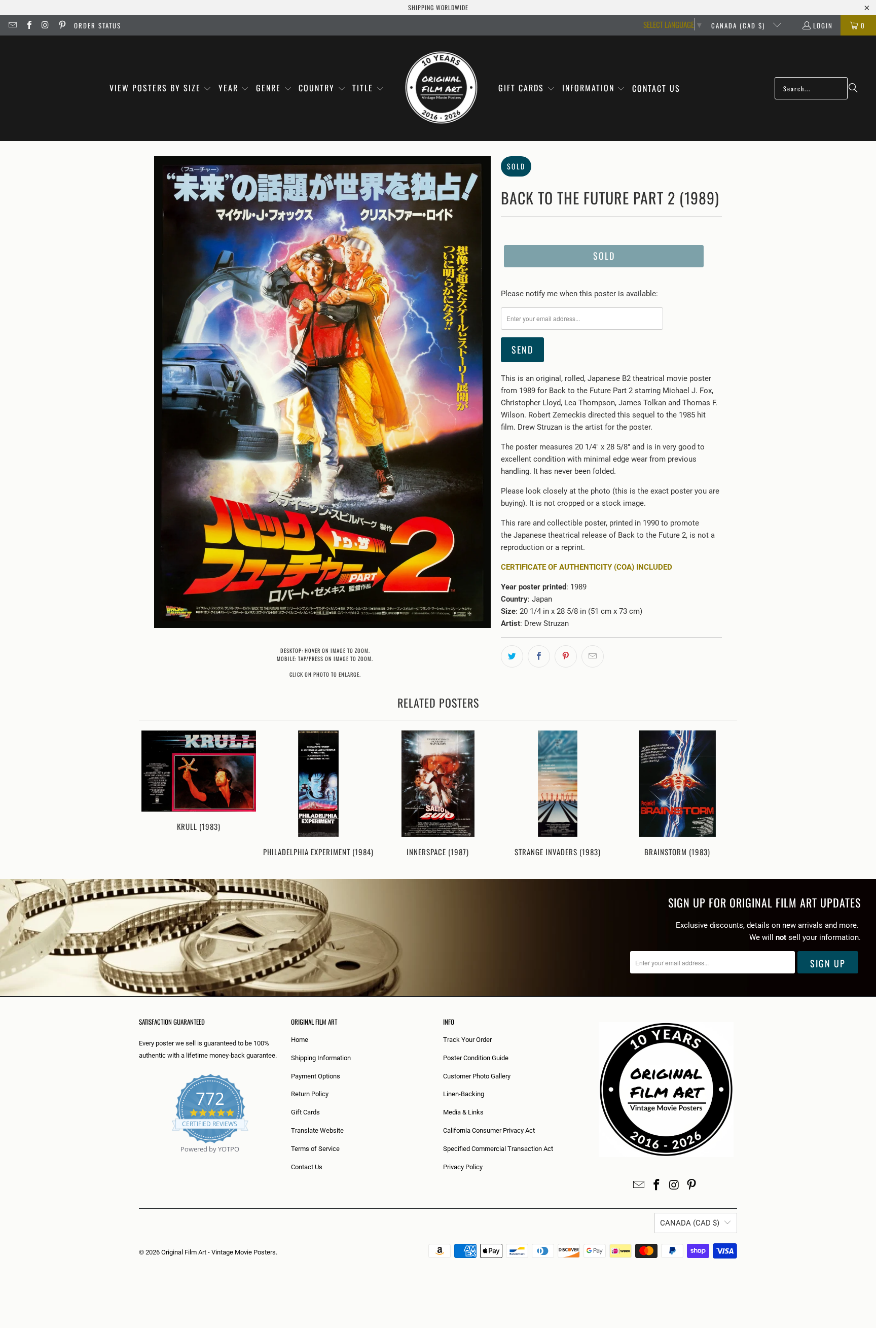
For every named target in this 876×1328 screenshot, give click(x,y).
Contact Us (306, 1167)
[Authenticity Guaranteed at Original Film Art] (139, 1161)
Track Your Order (467, 1039)
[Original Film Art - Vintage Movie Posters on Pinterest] (61, 25)
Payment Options (315, 1076)
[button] (161, 88)
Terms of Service (315, 1148)
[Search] (853, 88)
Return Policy (309, 1094)
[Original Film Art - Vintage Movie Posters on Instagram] (45, 25)
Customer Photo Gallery (476, 1076)
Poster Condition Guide (475, 1058)
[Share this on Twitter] (512, 656)
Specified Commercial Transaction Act (498, 1148)
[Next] (723, 794)
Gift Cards (305, 1112)
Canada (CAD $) (739, 25)
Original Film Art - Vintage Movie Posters (218, 1252)
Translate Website (317, 1130)
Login (823, 25)
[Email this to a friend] (592, 656)
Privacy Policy (463, 1167)
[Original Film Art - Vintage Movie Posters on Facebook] (28, 25)
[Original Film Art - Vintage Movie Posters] (441, 88)
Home (299, 1039)
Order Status (97, 25)
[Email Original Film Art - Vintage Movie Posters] (12, 25)
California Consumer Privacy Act (489, 1130)
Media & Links (463, 1112)
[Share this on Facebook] (539, 656)
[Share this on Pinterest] (566, 656)
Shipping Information (321, 1058)
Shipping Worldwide (438, 7)
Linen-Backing (463, 1094)
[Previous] (153, 794)
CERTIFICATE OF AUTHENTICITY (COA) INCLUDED (586, 567)
